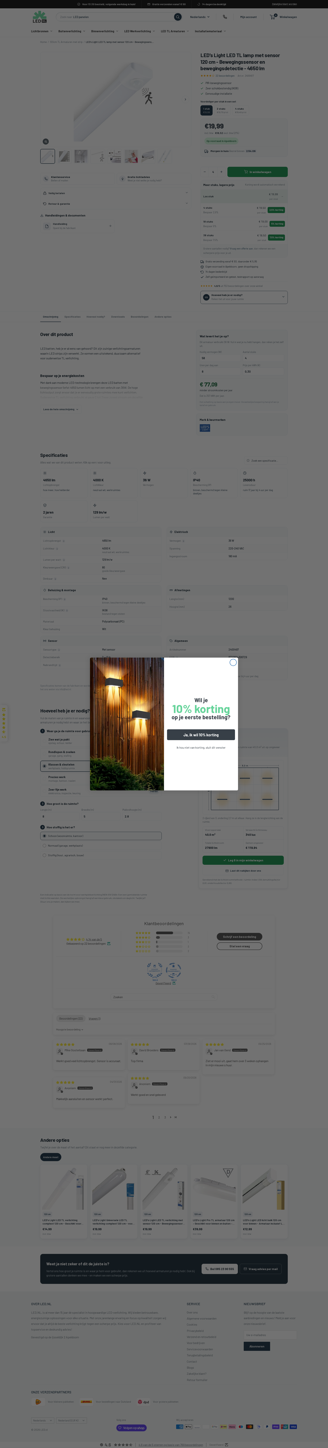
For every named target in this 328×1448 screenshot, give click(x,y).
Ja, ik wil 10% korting (201, 735)
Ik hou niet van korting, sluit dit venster (201, 747)
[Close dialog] (233, 662)
